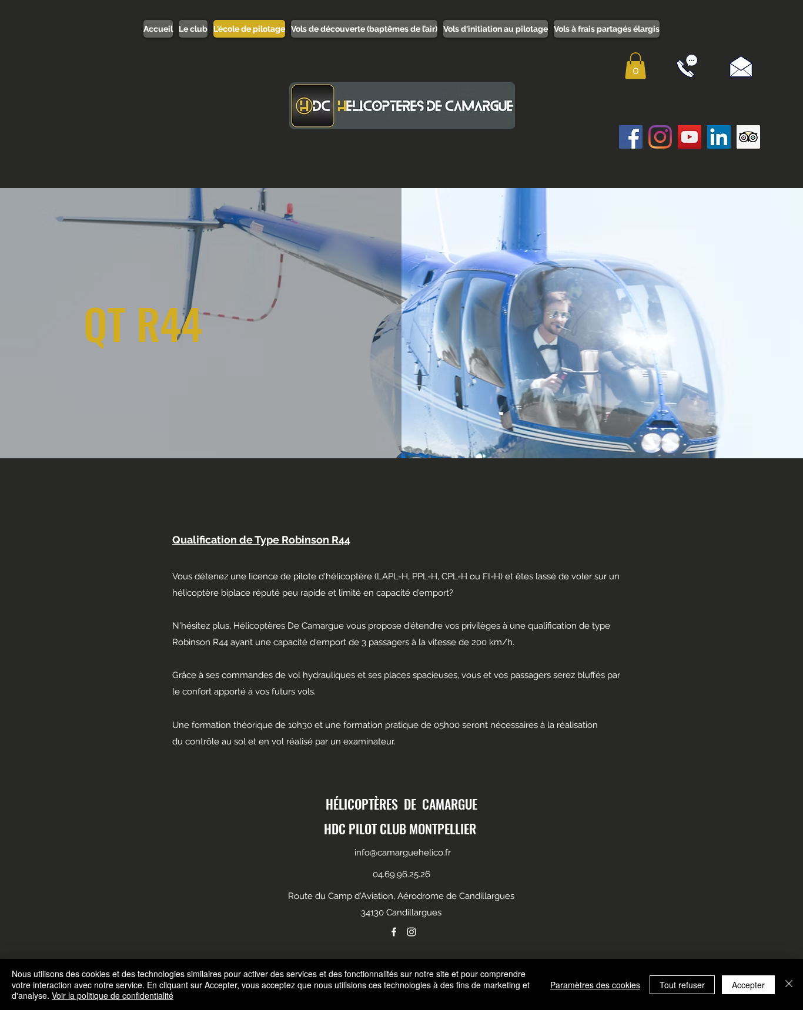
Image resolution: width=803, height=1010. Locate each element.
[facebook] (394, 932)
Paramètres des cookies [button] (595, 985)
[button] (635, 65)
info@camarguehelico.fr (402, 852)
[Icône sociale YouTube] (689, 137)
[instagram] (411, 932)
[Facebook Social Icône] (631, 137)
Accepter (748, 985)
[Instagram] (660, 137)
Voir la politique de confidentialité (112, 995)
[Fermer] (789, 984)
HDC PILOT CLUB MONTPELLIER (400, 828)
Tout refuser (682, 985)
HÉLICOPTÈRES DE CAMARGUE (401, 803)
